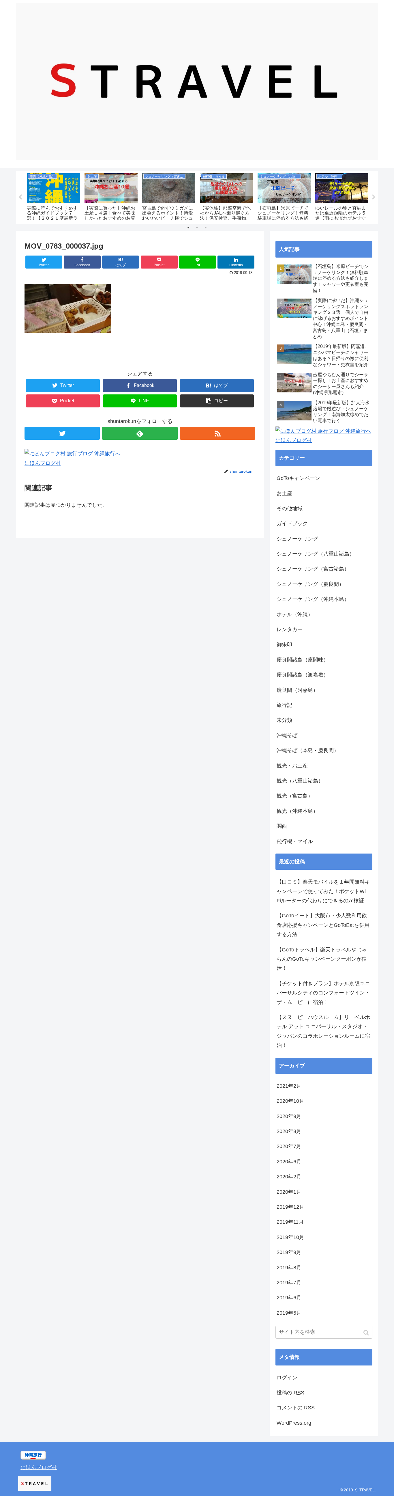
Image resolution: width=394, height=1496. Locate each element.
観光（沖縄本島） (297, 811)
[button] (366, 1333)
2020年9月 (289, 1116)
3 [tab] (206, 227)
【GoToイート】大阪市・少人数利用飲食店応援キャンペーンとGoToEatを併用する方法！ (323, 925)
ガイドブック (292, 523)
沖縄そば (287, 735)
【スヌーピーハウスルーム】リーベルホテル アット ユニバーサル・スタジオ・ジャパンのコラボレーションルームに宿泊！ (323, 1031)
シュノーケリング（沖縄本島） (313, 599)
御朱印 (284, 644)
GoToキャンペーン (298, 478)
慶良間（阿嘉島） (297, 690)
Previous (20, 197)
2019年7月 (289, 1283)
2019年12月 (290, 1207)
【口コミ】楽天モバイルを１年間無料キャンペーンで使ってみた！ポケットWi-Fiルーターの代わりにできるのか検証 (323, 891)
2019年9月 (289, 1252)
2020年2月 (289, 1177)
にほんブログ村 (43, 463)
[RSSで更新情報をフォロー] (217, 433)
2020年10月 (290, 1101)
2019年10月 (290, 1237)
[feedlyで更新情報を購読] (139, 433)
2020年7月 (289, 1146)
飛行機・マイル (295, 841)
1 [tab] (188, 227)
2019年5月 (289, 1313)
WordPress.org (294, 1423)
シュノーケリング (297, 539)
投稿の (290, 1393)
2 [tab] (197, 227)
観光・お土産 (292, 766)
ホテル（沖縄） (295, 614)
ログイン (287, 1378)
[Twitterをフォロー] (62, 433)
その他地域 (290, 508)
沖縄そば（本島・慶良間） (308, 750)
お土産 (284, 493)
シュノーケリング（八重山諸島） (315, 554)
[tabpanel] (53, 196)
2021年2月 (289, 1086)
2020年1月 (289, 1192)
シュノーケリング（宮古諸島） (313, 569)
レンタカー (290, 629)
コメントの (296, 1408)
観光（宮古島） (295, 796)
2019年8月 (289, 1267)
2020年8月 (289, 1131)
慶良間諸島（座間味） (303, 660)
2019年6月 (289, 1298)
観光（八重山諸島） (300, 781)
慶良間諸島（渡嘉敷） (303, 675)
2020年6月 (289, 1162)
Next (374, 197)
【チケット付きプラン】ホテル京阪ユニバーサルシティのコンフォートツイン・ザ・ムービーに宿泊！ (323, 993)
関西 (282, 826)
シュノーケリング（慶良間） (310, 584)
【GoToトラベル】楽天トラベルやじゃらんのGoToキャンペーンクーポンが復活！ (322, 959)
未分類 (284, 720)
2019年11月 (290, 1222)
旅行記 (284, 705)
